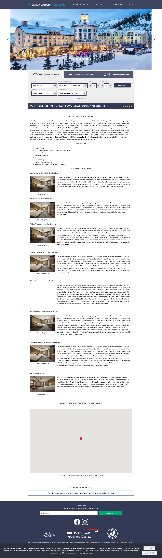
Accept (149, 548)
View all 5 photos (43, 245)
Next (154, 39)
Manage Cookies (149, 553)
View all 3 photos (43, 194)
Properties (61, 89)
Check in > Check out (65, 82)
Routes (33, 89)
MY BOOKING (117, 5)
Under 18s (104, 82)
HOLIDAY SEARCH (102, 493)
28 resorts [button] (98, 5)
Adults (91, 82)
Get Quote (122, 85)
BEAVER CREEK (73, 106)
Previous (8, 39)
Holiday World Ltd (49, 534)
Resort (33, 82)
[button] (81, 439)
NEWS (131, 5)
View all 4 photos (43, 394)
